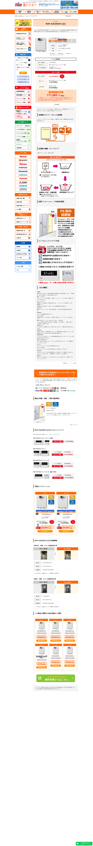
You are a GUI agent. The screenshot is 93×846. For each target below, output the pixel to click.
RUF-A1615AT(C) (55, 655)
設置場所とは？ (69, 53)
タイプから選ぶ (22, 79)
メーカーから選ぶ (23, 76)
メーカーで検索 (23, 62)
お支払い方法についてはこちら (43, 385)
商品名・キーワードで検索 (23, 67)
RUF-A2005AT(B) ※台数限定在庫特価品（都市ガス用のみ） (41, 656)
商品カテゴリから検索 (23, 57)
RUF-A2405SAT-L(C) (67, 514)
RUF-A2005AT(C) (55, 630)
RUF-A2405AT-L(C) (41, 630)
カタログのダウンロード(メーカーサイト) (57, 54)
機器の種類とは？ (61, 53)
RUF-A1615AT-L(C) (70, 655)
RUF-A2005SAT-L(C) (46, 514)
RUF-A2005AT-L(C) (70, 630)
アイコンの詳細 (73, 363)
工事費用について (66, 363)
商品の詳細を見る (45, 531)
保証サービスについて (74, 424)
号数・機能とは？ (53, 53)
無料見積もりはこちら (56, 678)
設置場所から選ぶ (23, 82)
